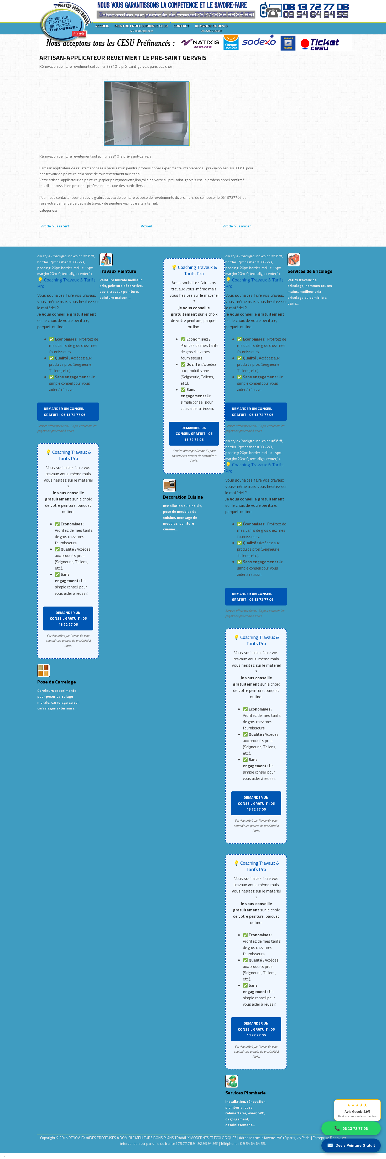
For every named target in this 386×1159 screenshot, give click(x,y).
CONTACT (181, 25)
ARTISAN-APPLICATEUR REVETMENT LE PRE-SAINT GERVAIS (122, 57)
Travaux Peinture (118, 271)
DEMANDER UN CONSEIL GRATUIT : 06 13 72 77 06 (64, 411)
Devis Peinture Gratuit (351, 1145)
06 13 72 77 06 (351, 1128)
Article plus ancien (237, 226)
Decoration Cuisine (183, 496)
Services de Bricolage (310, 271)
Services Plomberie (245, 1092)
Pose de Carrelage (56, 681)
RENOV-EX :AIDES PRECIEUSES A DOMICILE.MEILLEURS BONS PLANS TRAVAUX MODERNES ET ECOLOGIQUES (153, 1137)
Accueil (146, 226)
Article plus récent (55, 226)
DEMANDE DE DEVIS (211, 28)
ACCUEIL (102, 25)
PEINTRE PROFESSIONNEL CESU (141, 28)
